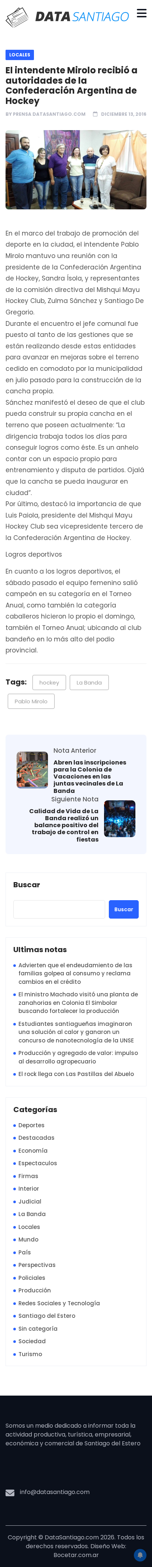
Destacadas (36, 1138)
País (24, 1252)
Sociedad (32, 1341)
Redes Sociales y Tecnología (59, 1303)
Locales (19, 55)
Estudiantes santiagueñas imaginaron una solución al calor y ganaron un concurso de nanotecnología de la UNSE (76, 1032)
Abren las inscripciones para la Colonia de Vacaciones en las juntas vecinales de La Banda (89, 776)
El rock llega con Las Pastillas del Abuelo (76, 1074)
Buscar (26, 885)
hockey (49, 682)
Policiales (31, 1278)
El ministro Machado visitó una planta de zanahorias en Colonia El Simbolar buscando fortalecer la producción (78, 1002)
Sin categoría (38, 1329)
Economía (33, 1151)
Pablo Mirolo (31, 701)
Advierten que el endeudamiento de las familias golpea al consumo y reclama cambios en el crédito (75, 973)
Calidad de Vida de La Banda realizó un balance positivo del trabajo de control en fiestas (64, 825)
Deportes (31, 1125)
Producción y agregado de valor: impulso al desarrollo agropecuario (78, 1057)
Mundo (28, 1239)
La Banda (89, 682)
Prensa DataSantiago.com (49, 114)
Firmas (28, 1176)
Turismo (30, 1354)
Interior (28, 1188)
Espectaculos (37, 1163)
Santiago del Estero (46, 1316)
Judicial (29, 1201)
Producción (34, 1290)
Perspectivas (37, 1265)
